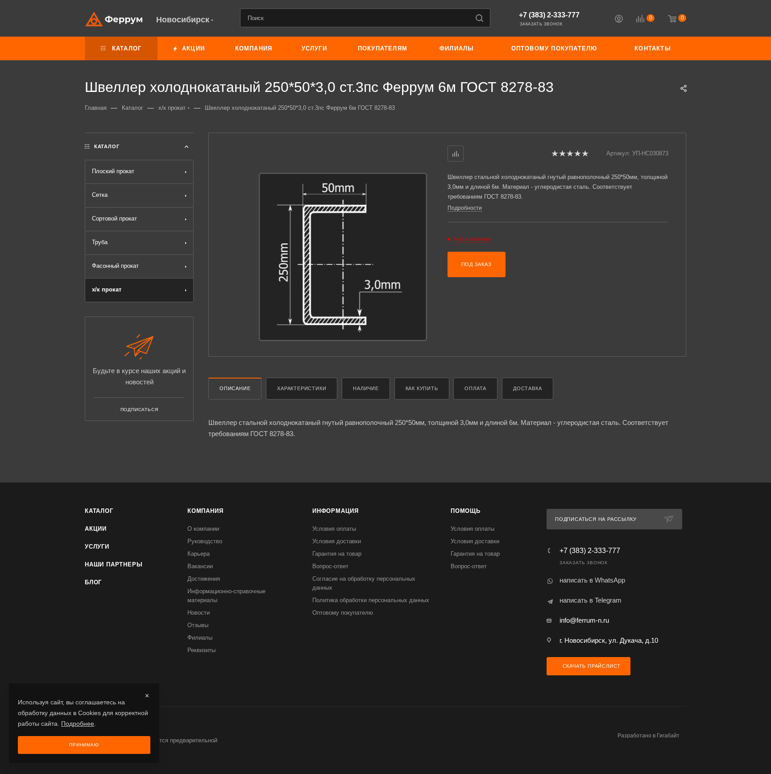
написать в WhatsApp (592, 580)
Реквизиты (201, 650)
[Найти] (479, 17)
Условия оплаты (334, 528)
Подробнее (77, 723)
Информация (335, 511)
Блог (93, 582)
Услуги (97, 546)
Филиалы (199, 637)
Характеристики (301, 388)
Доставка (527, 388)
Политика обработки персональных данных (370, 600)
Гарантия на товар (336, 553)
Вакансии (200, 566)
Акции (96, 528)
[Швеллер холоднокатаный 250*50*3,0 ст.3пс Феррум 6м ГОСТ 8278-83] (343, 257)
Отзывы (197, 625)
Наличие (366, 388)
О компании (203, 528)
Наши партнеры (113, 564)
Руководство (204, 541)
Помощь (466, 511)
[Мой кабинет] (619, 19)
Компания (205, 511)
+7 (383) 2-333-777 (549, 15)
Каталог (99, 511)
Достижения (203, 578)
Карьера (198, 553)
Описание (235, 388)
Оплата (475, 388)
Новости (198, 612)
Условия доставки (336, 541)
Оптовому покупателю (342, 612)
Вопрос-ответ (330, 566)
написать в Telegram (591, 600)
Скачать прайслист (591, 666)
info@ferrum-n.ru (584, 620)
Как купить (422, 388)
